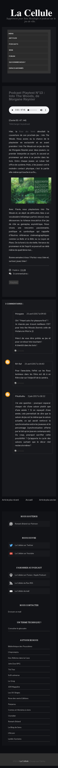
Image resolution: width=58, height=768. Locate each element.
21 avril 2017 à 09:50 (36, 313)
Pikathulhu (20, 396)
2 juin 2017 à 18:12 (36, 396)
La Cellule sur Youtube (24, 553)
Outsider (12, 716)
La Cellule (31, 12)
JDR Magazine (14, 687)
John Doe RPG (14, 663)
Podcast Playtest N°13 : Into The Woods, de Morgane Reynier (27, 96)
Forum (12, 56)
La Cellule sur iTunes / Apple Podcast (30, 575)
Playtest (14, 282)
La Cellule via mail (22, 591)
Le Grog (11, 681)
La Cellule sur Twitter (24, 545)
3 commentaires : (21, 273)
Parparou (12, 704)
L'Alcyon (11, 733)
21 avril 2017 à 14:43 (34, 363)
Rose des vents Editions (18, 698)
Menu (11, 34)
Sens (11, 50)
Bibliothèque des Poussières (20, 646)
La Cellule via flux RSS (24, 583)
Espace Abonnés (16, 68)
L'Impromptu (13, 652)
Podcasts (13, 44)
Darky (42, 761)
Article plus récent (10, 499)
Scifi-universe (14, 675)
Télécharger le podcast (19, 124)
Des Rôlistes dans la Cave (19, 658)
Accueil (29, 499)
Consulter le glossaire (17, 628)
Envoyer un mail (14, 611)
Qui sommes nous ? (17, 62)
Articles (13, 38)
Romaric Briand (14, 721)
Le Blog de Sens (14, 727)
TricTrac (11, 669)
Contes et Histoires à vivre (19, 710)
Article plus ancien (47, 499)
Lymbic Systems (14, 739)
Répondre (20, 351)
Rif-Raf (18, 363)
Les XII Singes (14, 692)
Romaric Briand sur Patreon (26, 523)
